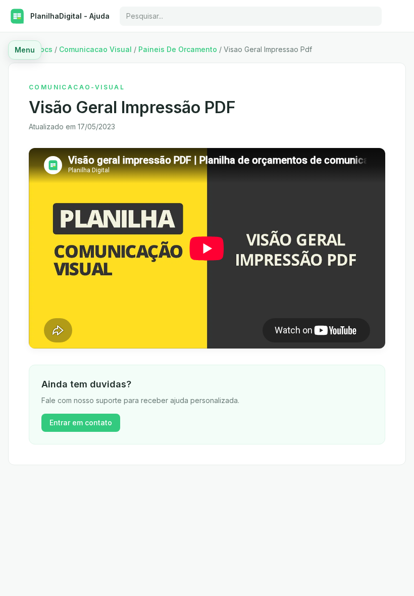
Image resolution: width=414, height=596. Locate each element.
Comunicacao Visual (95, 49)
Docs (44, 49)
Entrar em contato (80, 422)
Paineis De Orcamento (177, 49)
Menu (25, 49)
